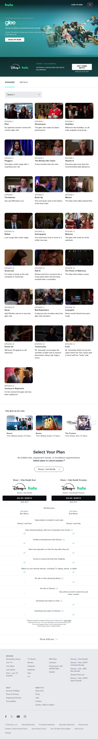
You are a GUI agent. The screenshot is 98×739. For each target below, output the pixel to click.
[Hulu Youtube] (20, 716)
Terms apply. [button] (67, 620)
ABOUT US (39, 688)
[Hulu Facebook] (8, 716)
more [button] (49, 28)
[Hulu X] (14, 716)
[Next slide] (92, 421)
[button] (10, 81)
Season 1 (11, 95)
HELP (8, 688)
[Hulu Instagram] (25, 716)
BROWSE (9, 656)
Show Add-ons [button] (47, 639)
